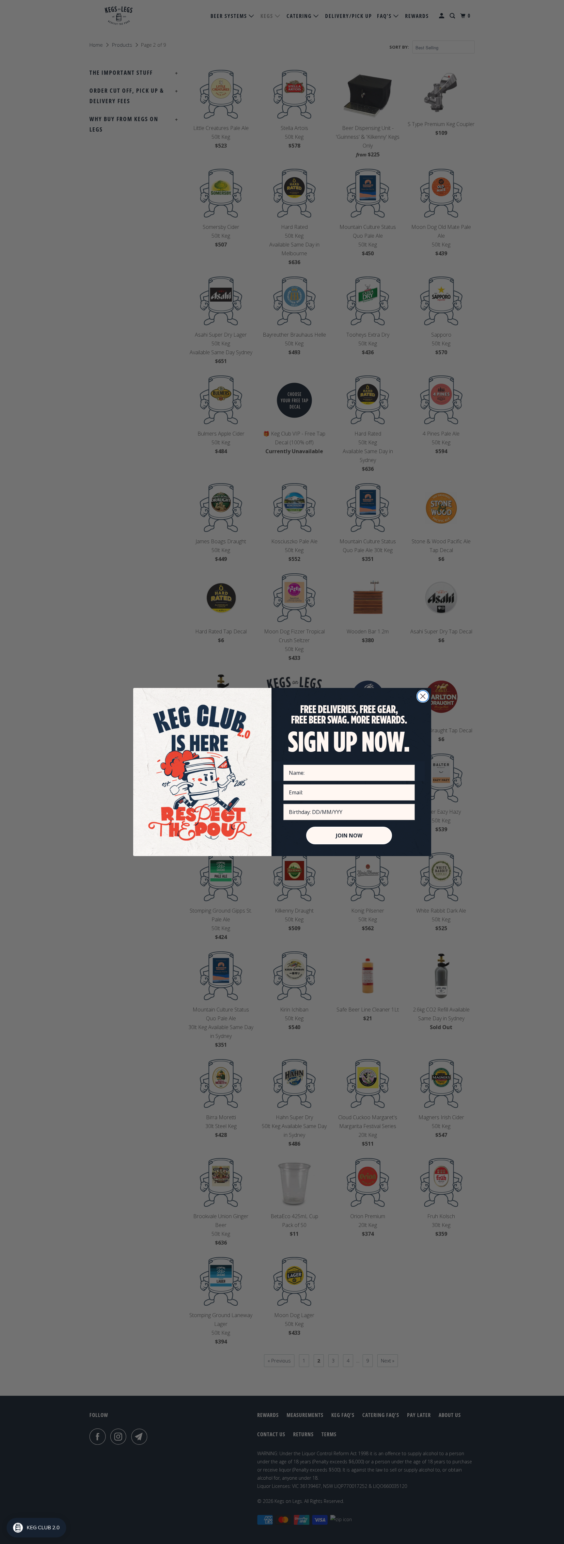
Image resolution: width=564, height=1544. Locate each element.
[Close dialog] (423, 696)
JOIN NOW (349, 835)
